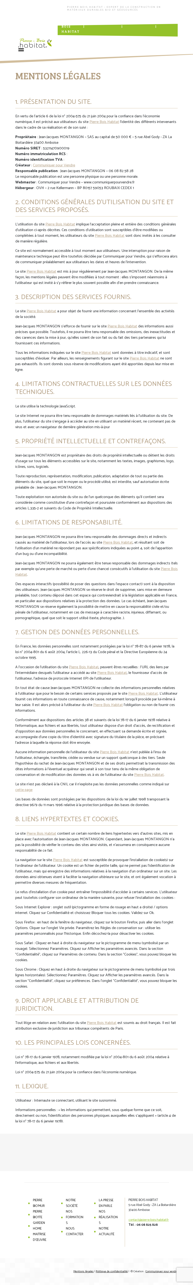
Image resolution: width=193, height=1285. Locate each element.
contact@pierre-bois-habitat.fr (149, 1220)
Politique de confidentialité (112, 1271)
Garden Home (39, 1225)
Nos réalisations (108, 1217)
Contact (169, 21)
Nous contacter (74, 1231)
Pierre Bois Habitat (70, 26)
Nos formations (74, 1217)
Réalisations (103, 21)
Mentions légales (83, 1271)
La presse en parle (106, 1203)
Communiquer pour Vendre (54, 165)
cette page (23, 790)
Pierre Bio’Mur (39, 1203)
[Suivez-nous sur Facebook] (108, 39)
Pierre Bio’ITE (37, 1214)
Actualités (139, 21)
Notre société (72, 1203)
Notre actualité (106, 1231)
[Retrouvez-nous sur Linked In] (114, 39)
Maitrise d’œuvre (39, 1237)
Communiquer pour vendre (161, 1271)
